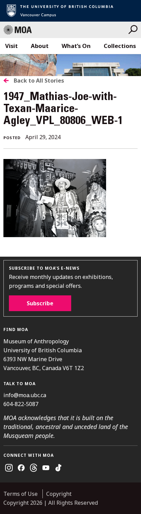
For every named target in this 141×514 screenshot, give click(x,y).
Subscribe (40, 303)
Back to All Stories (39, 80)
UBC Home (70, 11)
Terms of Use (20, 494)
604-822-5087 (20, 404)
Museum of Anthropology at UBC (65, 30)
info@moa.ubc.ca (24, 395)
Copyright (59, 494)
